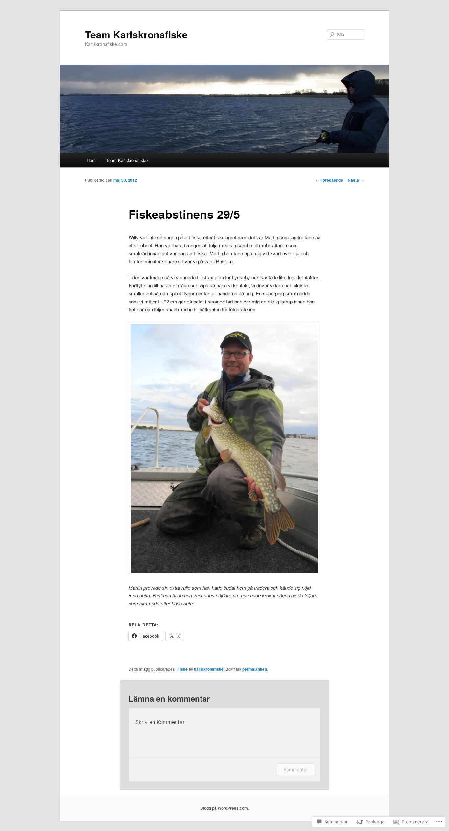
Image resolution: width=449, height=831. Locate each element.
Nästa (356, 180)
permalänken (254, 669)
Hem (91, 160)
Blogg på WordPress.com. (224, 808)
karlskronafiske (209, 669)
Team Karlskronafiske (136, 34)
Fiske (182, 669)
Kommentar (296, 769)
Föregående (329, 180)
